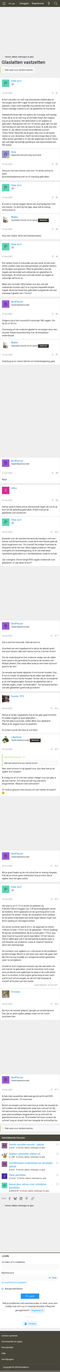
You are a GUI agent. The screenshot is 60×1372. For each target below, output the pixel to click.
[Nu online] (8, 157)
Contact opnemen (9, 1336)
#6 (57, 314)
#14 (56, 866)
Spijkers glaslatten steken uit (24, 1153)
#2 (57, 164)
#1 (57, 93)
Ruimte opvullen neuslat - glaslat (26, 1144)
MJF (13, 1148)
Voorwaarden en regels (12, 1341)
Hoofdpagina (8, 1359)
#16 (56, 1004)
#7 (57, 355)
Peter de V (16, 81)
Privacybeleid (7, 1347)
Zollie (13, 1178)
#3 (57, 197)
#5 (57, 256)
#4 (57, 229)
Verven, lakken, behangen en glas (31, 1148)
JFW (13, 1157)
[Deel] (52, 93)
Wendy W (14, 1191)
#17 (56, 1089)
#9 (57, 500)
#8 (57, 473)
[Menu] (4, 3)
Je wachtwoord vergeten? (14, 1282)
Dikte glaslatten (17, 1175)
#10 (56, 532)
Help (4, 1353)
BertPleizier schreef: (13, 757)
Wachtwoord (8, 1273)
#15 (56, 899)
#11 (56, 636)
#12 (56, 708)
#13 (56, 749)
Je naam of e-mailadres (13, 1262)
